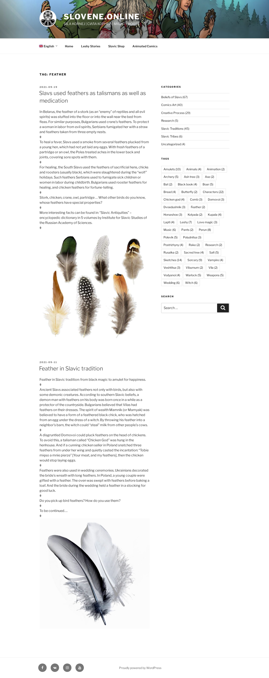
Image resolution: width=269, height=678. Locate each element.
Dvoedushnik (174, 207)
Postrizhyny (173, 245)
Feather (198, 207)
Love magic (207, 222)
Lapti (169, 222)
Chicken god (174, 199)
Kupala (215, 214)
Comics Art (168, 105)
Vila (213, 267)
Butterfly (189, 192)
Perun (205, 229)
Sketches (173, 260)
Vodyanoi (172, 275)
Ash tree (191, 176)
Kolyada (195, 214)
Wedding (172, 282)
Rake (194, 245)
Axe (209, 176)
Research (167, 120)
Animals (193, 169)
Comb (196, 199)
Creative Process (173, 113)
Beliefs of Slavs (171, 97)
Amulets (172, 169)
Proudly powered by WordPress (140, 668)
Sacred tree (194, 252)
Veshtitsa (172, 267)
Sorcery (194, 260)
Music (170, 229)
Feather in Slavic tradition (71, 368)
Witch (191, 282)
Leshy (186, 222)
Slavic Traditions (172, 128)
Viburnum (194, 267)
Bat (168, 184)
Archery (171, 176)
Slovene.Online (102, 16)
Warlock (193, 275)
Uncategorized (171, 144)
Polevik (171, 237)
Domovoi (216, 199)
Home (69, 46)
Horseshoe (173, 214)
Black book (187, 184)
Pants (187, 229)
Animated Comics (144, 46)
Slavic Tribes (169, 136)
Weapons (215, 275)
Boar (208, 184)
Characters (213, 192)
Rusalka (171, 252)
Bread (170, 192)
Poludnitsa (192, 237)
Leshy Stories (90, 46)
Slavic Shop (116, 46)
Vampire (215, 260)
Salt (214, 252)
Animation (216, 169)
